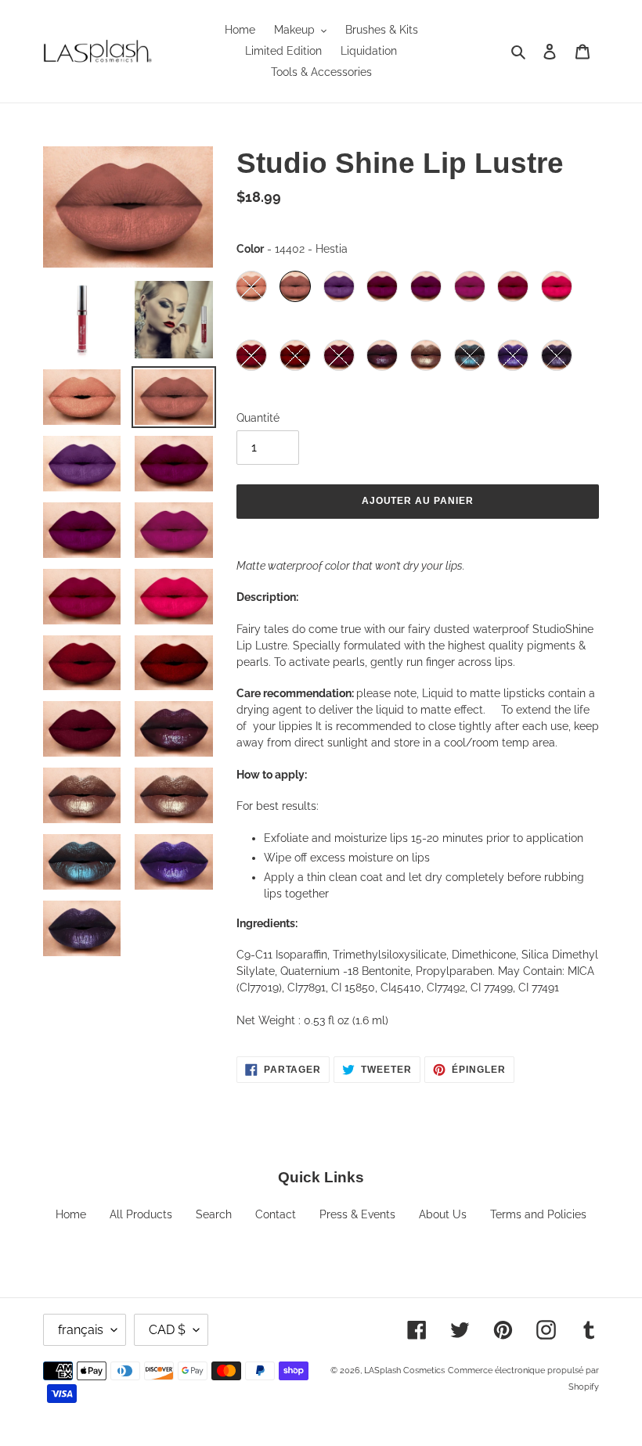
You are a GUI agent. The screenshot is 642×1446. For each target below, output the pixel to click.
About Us (443, 1214)
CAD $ (167, 1329)
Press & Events (357, 1214)
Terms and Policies (538, 1214)
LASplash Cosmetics (404, 1370)
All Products (141, 1214)
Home (71, 1214)
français (80, 1329)
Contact (275, 1214)
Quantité (258, 418)
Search (214, 1214)
